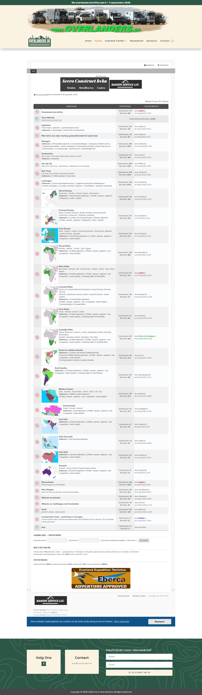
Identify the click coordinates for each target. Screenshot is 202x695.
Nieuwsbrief (136, 40)
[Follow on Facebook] (43, 664)
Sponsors (151, 40)
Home (88, 40)
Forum (98, 40)
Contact (165, 40)
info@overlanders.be (82, 663)
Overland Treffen (114, 40)
